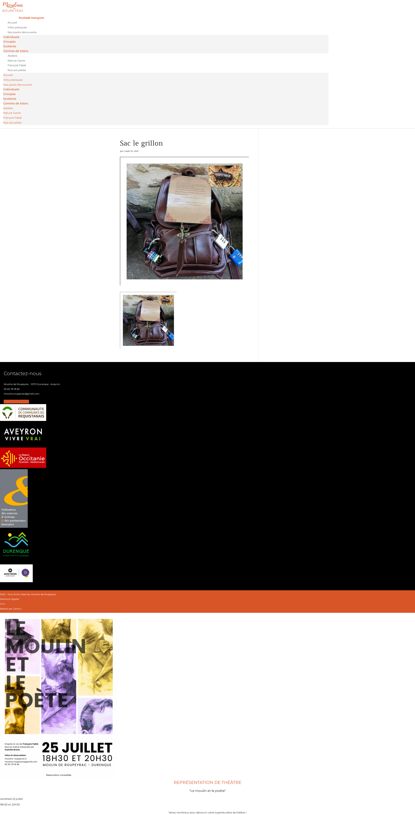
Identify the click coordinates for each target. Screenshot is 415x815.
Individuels (11, 37)
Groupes (9, 41)
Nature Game (16, 60)
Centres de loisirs (15, 51)
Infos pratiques (17, 27)
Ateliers (12, 55)
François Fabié (17, 65)
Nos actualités (17, 70)
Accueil (12, 22)
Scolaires (9, 46)
